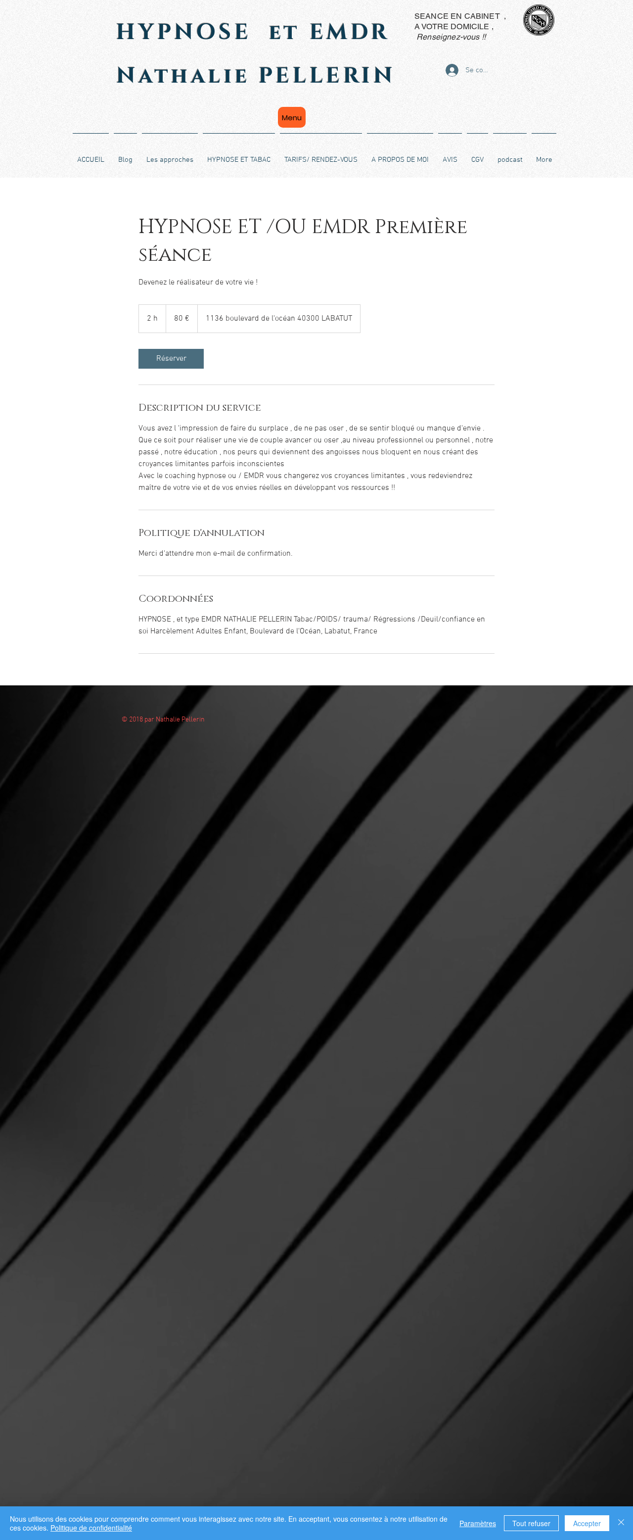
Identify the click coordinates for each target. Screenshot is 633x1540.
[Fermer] (621, 1523)
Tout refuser (531, 1523)
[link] (171, 359)
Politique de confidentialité (91, 1528)
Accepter (587, 1523)
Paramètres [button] (477, 1523)
